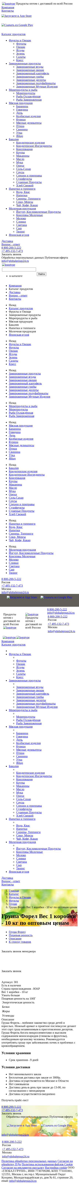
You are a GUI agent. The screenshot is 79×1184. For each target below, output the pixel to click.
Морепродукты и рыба (23, 89)
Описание (15, 938)
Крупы (20, 152)
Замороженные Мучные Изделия (37, 86)
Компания (7, 7)
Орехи (20, 165)
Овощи (20, 47)
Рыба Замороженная (29, 99)
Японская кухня (19, 234)
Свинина (22, 129)
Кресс (20, 60)
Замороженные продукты (25, 63)
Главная (14, 890)
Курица (21, 119)
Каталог (14, 894)
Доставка (7, 241)
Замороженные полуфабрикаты (36, 83)
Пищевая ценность (21, 935)
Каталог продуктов (13, 34)
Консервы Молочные (29, 215)
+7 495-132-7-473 (12, 251)
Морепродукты (25, 93)
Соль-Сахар (23, 169)
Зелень (20, 53)
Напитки (21, 195)
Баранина (22, 106)
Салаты (21, 56)
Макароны (22, 155)
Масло (20, 159)
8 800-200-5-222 (11, 247)
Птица (20, 126)
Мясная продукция (21, 103)
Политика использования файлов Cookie (47, 1164)
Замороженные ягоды (29, 66)
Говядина (22, 109)
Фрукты (21, 43)
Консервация (24, 149)
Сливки (21, 221)
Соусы (20, 172)
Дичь (19, 112)
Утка (19, 132)
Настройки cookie (56, 1167)
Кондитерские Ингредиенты (34, 145)
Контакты (7, 10)
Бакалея (14, 139)
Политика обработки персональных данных (29, 1161)
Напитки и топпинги (22, 188)
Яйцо (19, 136)
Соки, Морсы (24, 201)
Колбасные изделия (28, 116)
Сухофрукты (24, 178)
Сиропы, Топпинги (28, 198)
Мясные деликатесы (29, 122)
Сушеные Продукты (29, 182)
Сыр (19, 228)
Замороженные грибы (30, 76)
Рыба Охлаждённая (28, 96)
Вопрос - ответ (10, 244)
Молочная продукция (22, 208)
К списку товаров (20, 941)
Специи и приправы (29, 175)
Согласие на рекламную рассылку (22, 1167)
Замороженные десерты (31, 79)
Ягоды (20, 50)
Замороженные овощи (30, 70)
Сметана (21, 225)
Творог (20, 231)
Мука (19, 162)
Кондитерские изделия (30, 142)
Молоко (21, 218)
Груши (13, 903)
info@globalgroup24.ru (23, 1180)
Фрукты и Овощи (20, 40)
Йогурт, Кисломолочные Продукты (38, 211)
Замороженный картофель (32, 73)
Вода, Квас (23, 192)
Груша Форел (17, 931)
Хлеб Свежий (24, 185)
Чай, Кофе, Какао (27, 205)
